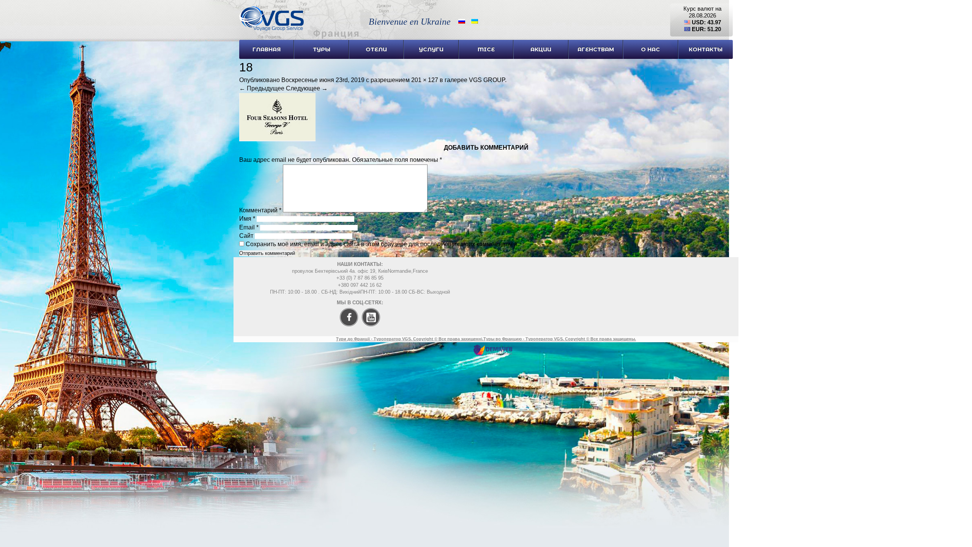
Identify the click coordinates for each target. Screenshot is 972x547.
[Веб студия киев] (492, 354)
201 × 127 (424, 80)
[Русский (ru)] (461, 20)
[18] (277, 139)
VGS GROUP (487, 80)
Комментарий (260, 210)
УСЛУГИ (431, 49)
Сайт (246, 235)
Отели (376, 49)
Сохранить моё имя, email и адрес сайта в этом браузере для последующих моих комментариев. (382, 244)
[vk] (373, 329)
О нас (650, 49)
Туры (321, 49)
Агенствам (596, 49)
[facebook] (347, 329)
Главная (266, 49)
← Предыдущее (261, 88)
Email (249, 227)
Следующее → (307, 88)
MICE (486, 49)
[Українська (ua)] (474, 20)
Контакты (706, 49)
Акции (540, 49)
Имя (247, 218)
